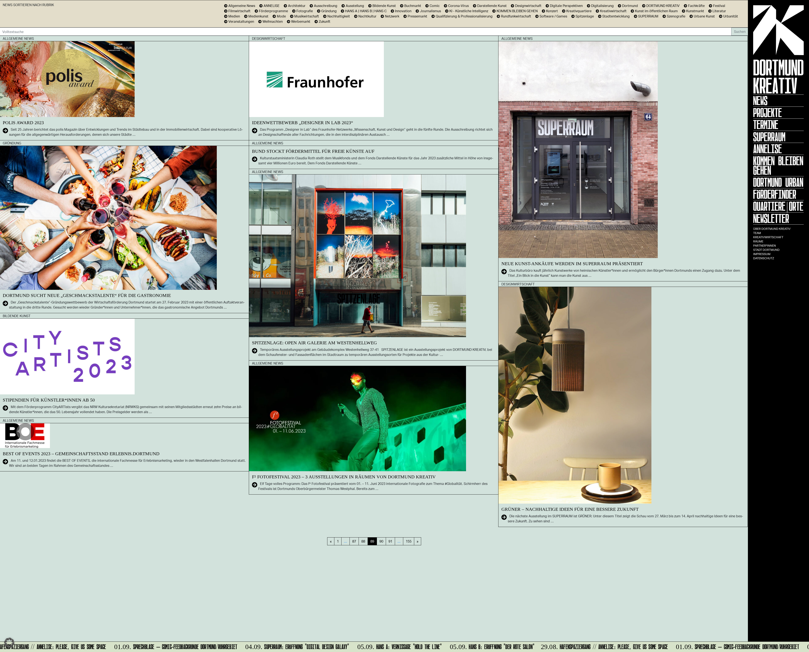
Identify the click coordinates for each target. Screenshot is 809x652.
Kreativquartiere (579, 11)
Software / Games (553, 16)
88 (363, 541)
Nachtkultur (367, 16)
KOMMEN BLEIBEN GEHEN (778, 165)
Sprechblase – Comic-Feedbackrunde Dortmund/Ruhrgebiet (159, 646)
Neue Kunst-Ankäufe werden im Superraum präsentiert (572, 263)
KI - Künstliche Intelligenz (468, 11)
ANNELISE (767, 149)
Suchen (740, 31)
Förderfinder (774, 194)
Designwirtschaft (528, 5)
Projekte (767, 112)
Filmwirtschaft (239, 11)
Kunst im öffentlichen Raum (656, 11)
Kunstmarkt (695, 11)
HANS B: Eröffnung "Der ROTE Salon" (476, 646)
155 (408, 541)
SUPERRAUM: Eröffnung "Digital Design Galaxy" (281, 646)
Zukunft (324, 21)
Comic (435, 5)
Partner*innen (764, 245)
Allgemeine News (241, 5)
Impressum (761, 254)
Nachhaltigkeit (338, 16)
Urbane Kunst (704, 16)
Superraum (769, 137)
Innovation (403, 11)
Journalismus (430, 11)
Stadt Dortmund (766, 249)
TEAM (757, 233)
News (760, 100)
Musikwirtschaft (306, 16)
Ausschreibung (325, 5)
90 (381, 541)
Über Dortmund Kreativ (771, 228)
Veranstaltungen (241, 21)
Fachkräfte (696, 5)
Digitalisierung (602, 5)
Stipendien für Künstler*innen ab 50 (49, 400)
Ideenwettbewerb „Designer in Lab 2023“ (302, 122)
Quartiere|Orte (778, 206)
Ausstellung (355, 5)
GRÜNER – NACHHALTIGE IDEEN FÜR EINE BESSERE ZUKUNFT (570, 509)
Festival (719, 5)
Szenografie (676, 16)
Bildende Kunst (384, 5)
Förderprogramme (273, 11)
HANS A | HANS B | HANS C (366, 11)
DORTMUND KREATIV (663, 5)
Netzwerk (392, 16)
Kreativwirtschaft (768, 237)
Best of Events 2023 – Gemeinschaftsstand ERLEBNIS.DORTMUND (81, 453)
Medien (234, 16)
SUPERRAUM (648, 16)
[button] (9, 642)
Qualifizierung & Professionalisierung (464, 16)
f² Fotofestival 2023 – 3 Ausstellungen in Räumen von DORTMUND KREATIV (344, 476)
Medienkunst (258, 16)
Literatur (719, 11)
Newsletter (771, 218)
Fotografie (304, 11)
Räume (758, 241)
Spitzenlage (585, 16)
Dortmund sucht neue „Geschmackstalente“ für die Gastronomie (87, 295)
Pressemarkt (417, 16)
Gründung (329, 11)
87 (354, 541)
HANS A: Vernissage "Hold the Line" (383, 646)
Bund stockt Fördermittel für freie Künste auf (313, 151)
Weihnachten (273, 21)
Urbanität (730, 16)
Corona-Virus (458, 5)
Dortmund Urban (778, 182)
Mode (281, 16)
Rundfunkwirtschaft (516, 16)
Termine (765, 124)
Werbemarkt (300, 21)
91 (390, 541)
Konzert (552, 11)
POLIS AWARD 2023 (23, 122)
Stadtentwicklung (616, 16)
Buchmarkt (412, 5)
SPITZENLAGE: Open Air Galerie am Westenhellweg (314, 342)
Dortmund (630, 5)
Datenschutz (763, 258)
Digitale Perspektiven (566, 5)
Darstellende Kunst (492, 5)
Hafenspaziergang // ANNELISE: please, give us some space (589, 646)
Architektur (296, 5)
